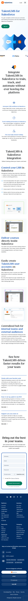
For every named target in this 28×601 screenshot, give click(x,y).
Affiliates (18, 536)
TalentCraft (19, 511)
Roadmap (3, 520)
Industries (18, 507)
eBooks (3, 532)
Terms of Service (14, 594)
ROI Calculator (4, 539)
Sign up (5, 26)
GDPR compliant (10, 556)
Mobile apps (4, 511)
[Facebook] (17, 497)
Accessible (8, 552)
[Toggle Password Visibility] (23, 470)
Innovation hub (19, 534)
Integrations (4, 509)
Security (22, 592)
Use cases (18, 505)
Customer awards (20, 530)
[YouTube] (10, 497)
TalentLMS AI (19, 509)
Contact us (19, 538)
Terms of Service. (15, 478)
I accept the (8, 478)
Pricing (2, 513)
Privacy (17, 592)
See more (3, 390)
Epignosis (10, 597)
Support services (20, 532)
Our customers (19, 528)
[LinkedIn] (7, 497)
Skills (17, 513)
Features (3, 507)
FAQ (14, 592)
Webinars (3, 528)
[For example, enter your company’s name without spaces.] (14, 474)
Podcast (3, 530)
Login (20, 2)
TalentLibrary (19, 515)
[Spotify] (21, 497)
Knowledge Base (8, 592)
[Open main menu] (25, 2)
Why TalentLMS (5, 515)
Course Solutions (20, 517)
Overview (3, 505)
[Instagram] (14, 497)
